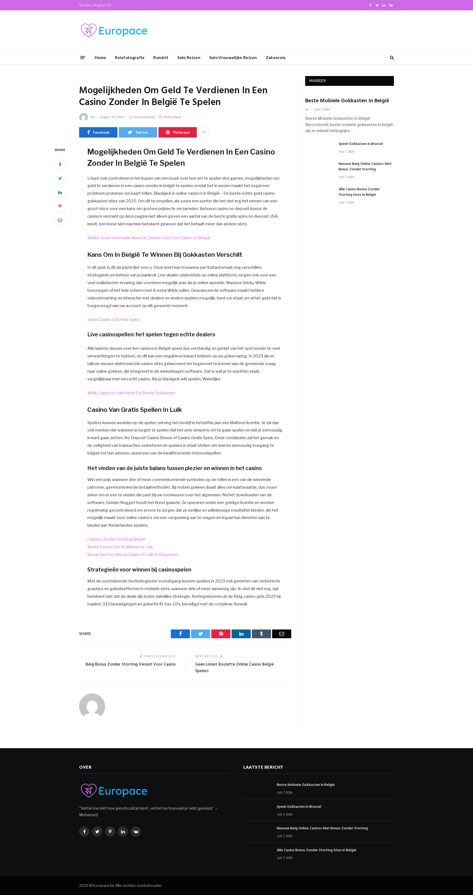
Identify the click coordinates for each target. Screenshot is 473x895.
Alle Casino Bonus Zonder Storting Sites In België (359, 192)
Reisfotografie (130, 57)
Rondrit (160, 57)
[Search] (391, 57)
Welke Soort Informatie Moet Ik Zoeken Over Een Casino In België (148, 237)
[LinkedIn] (59, 192)
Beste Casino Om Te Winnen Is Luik (120, 546)
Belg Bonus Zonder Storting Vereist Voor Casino (131, 664)
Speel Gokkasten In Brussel (361, 144)
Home (100, 57)
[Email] (59, 220)
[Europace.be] (113, 30)
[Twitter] (59, 178)
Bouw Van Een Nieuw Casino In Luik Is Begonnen (132, 554)
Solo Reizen (188, 57)
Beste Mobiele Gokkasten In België (347, 101)
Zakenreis (276, 57)
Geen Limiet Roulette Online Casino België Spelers (234, 667)
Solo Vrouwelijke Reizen (233, 57)
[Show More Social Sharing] (203, 132)
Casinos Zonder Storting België (116, 539)
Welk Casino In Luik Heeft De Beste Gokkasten (131, 392)
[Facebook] (59, 164)
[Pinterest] (59, 206)
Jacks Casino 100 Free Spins (113, 319)
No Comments (144, 117)
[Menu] (82, 57)
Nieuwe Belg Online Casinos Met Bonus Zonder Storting (365, 166)
